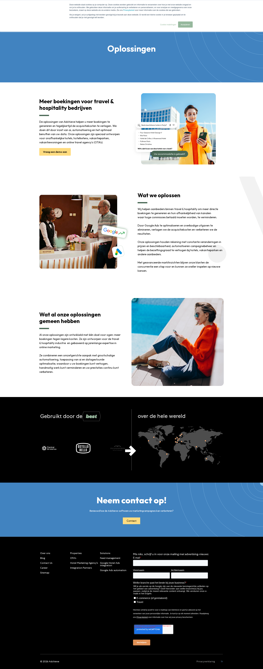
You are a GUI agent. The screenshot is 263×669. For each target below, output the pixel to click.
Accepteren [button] (185, 24)
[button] (130, 450)
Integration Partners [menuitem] (81, 567)
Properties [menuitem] (76, 553)
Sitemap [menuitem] (44, 572)
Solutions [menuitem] (105, 553)
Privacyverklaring (205, 661)
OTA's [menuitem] (73, 558)
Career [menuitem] (44, 567)
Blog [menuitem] (42, 558)
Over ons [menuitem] (45, 553)
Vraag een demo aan (55, 151)
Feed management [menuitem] (110, 558)
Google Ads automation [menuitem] (113, 570)
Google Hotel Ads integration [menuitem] (110, 564)
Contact (131, 520)
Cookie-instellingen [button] (168, 24)
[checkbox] (170, 600)
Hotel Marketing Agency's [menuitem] (84, 563)
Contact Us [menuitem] (46, 563)
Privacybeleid (128, 10)
